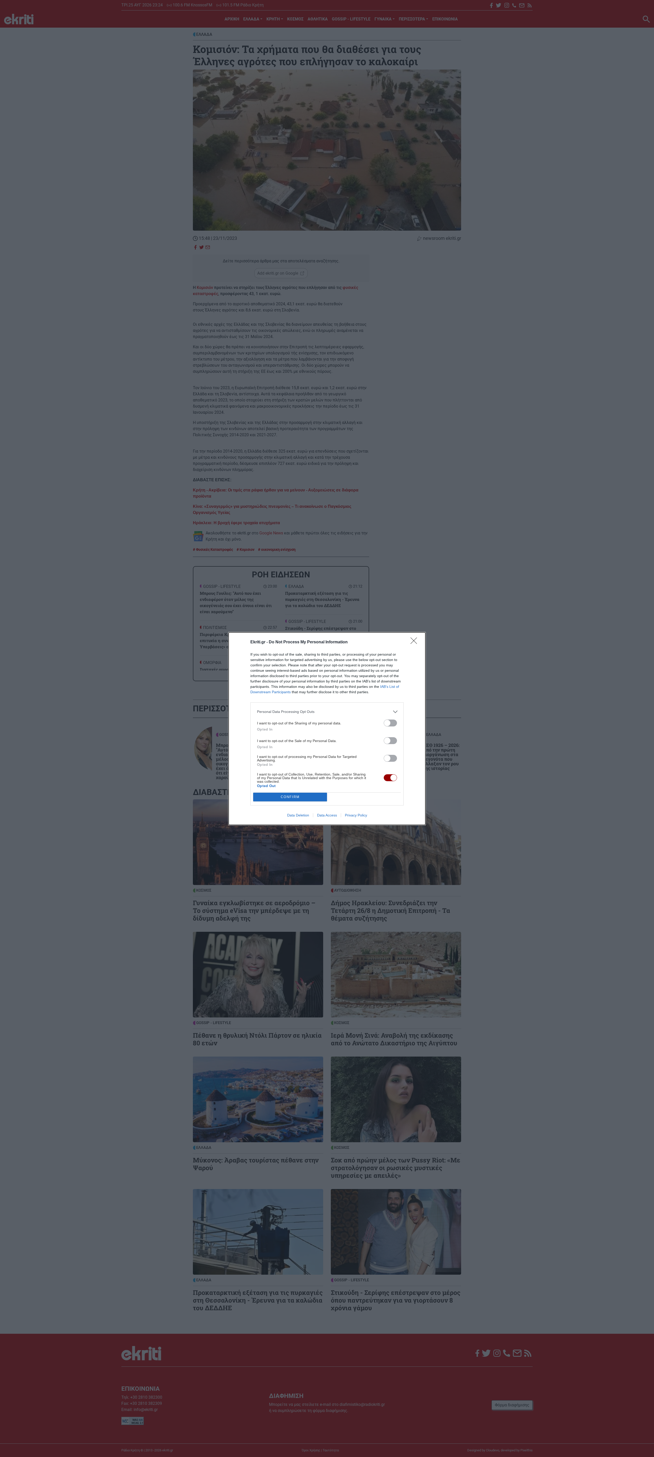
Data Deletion (298, 815)
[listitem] (327, 711)
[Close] (415, 642)
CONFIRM (290, 797)
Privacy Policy (356, 815)
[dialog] (327, 728)
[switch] (390, 723)
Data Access (327, 815)
